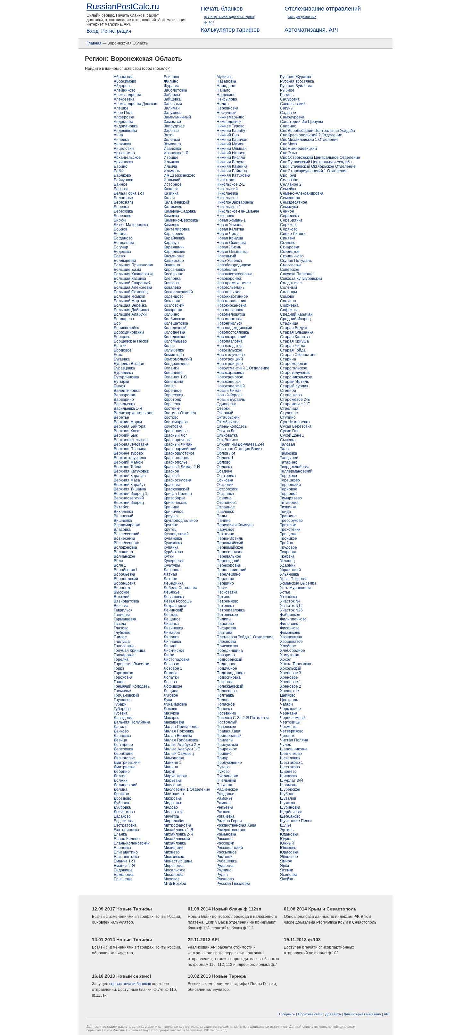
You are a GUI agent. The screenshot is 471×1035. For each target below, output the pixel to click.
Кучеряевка (174, 561)
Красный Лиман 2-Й (182, 467)
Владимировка (127, 525)
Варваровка (124, 395)
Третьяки (288, 525)
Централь (289, 700)
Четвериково (291, 731)
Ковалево (172, 287)
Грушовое (123, 700)
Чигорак (287, 735)
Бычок (119, 386)
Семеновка (290, 198)
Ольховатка (227, 435)
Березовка (123, 211)
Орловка (224, 467)
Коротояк (172, 399)
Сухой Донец (292, 435)
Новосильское (229, 350)
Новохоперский (231, 386)
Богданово (123, 238)
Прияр (222, 758)
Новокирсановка (231, 305)
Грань (119, 682)
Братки (120, 346)
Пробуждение (229, 762)
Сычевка (288, 440)
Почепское (226, 726)
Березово (122, 216)
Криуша (171, 516)
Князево (171, 283)
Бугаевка (122, 359)
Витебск (121, 507)
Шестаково (290, 767)
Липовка (171, 637)
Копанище (173, 372)
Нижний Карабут (232, 130)
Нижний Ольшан (232, 148)
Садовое (288, 112)
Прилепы (225, 740)
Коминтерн (174, 354)
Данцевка (122, 735)
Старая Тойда (293, 350)
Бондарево (124, 319)
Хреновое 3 (290, 673)
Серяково (289, 229)
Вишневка (123, 520)
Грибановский (126, 695)
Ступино (288, 417)
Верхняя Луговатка (131, 444)
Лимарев (172, 632)
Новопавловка (230, 341)
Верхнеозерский (129, 498)
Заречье (171, 130)
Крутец (170, 529)
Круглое (171, 525)
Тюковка (287, 556)
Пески (222, 588)
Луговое (171, 695)
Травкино (288, 516)
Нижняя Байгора (232, 171)
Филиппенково (293, 619)
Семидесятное (293, 202)
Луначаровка (175, 704)
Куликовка (173, 543)
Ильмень (172, 171)
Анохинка (122, 144)
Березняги (123, 202)
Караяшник (174, 247)
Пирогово (225, 623)
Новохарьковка (230, 372)
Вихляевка (123, 511)
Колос (169, 346)
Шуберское (290, 789)
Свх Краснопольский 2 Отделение (311, 135)
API (386, 1014)
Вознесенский (126, 534)
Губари (120, 704)
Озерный (225, 413)
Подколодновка (231, 673)
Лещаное (172, 619)
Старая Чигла (292, 346)
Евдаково (122, 816)
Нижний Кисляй (231, 157)
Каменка (171, 216)
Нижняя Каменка (232, 166)
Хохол (285, 659)
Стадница (289, 323)
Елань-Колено (127, 839)
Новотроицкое (230, 363)
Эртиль (286, 830)
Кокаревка (173, 310)
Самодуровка (292, 117)
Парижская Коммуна (235, 525)
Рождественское (231, 830)
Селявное (289, 180)
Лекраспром (175, 605)
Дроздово (122, 798)
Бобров (120, 229)
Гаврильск (123, 610)
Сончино (288, 301)
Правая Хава (228, 731)
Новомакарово (230, 310)
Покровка (225, 682)
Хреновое (289, 677)
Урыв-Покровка (294, 579)
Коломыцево (175, 341)
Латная (170, 574)
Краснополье (176, 462)
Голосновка (124, 646)
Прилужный (227, 744)
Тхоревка (288, 552)
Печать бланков (222, 8)
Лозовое (171, 664)
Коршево (172, 404)
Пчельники (226, 780)
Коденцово (174, 296)
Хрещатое (289, 691)
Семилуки (289, 207)
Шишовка (288, 776)
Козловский (174, 305)
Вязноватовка (126, 601)
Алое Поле (124, 112)
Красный (172, 475)
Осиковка (225, 480)
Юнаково (288, 847)
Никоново (225, 216)
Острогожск (227, 489)
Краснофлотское (179, 453)
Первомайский (230, 543)
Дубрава (121, 803)
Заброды (172, 95)
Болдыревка (125, 260)
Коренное (173, 390)
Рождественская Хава (236, 825)
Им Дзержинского (179, 175)
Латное (170, 579)
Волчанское (124, 556)
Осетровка (226, 475)
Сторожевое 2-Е (295, 399)
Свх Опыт (289, 153)
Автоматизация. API (311, 30)
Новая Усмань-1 (231, 220)
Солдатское (291, 283)
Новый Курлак (229, 395)
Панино (224, 520)
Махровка (172, 798)
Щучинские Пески (296, 821)
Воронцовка (125, 583)
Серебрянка (291, 220)
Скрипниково (292, 256)
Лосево (170, 682)
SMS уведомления (302, 17)
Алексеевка (124, 99)
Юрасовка (289, 852)
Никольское (227, 198)
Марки (169, 771)
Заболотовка (175, 90)
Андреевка (123, 121)
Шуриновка (290, 807)
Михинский (174, 847)
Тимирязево (291, 498)
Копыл (170, 386)
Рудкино (224, 870)
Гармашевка (125, 619)
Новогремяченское (234, 283)
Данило (121, 726)
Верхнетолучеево (130, 458)
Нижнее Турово (230, 126)
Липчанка (172, 641)
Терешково (290, 480)
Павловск (225, 511)
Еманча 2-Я (124, 865)
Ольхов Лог (227, 431)
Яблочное (289, 856)
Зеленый (172, 139)
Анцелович (124, 148)
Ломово (171, 673)
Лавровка (172, 570)
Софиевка (289, 305)
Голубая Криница (129, 650)
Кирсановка (174, 269)
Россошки (225, 843)
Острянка (225, 493)
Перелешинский (231, 570)
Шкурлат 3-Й (291, 780)
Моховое (172, 879)
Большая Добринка (131, 310)
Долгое (120, 776)
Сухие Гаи (289, 431)
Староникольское (296, 377)
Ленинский (173, 610)
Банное (121, 184)
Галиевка (122, 614)
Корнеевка (173, 395)
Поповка (224, 709)
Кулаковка (173, 538)
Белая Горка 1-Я (129, 193)
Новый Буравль (231, 399)
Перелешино (229, 574)
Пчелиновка (227, 776)
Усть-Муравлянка (295, 588)
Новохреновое (230, 377)
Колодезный (175, 328)
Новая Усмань (229, 224)
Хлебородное (292, 650)
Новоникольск (229, 323)
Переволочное (230, 552)
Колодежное (175, 337)
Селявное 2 (291, 184)
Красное (171, 471)
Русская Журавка (295, 77)
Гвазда (120, 623)
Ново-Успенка (229, 260)
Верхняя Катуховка (131, 471)
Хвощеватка (291, 637)
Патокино (225, 534)
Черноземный (293, 718)
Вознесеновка (126, 543)
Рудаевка (225, 865)
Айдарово (123, 86)
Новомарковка (230, 319)
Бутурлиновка (126, 377)
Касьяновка (174, 256)
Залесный (173, 103)
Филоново (289, 623)
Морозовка (174, 865)
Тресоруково (291, 520)
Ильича (170, 166)
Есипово (171, 77)
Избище (171, 157)
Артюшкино (124, 153)
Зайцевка (172, 99)
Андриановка (126, 126)
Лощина (171, 691)
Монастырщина (178, 861)
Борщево (122, 337)
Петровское (227, 614)
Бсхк (118, 354)
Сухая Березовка (295, 426)
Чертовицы (290, 722)
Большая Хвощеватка (133, 274)
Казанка (171, 189)
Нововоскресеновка (234, 274)
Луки (168, 700)
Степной (288, 390)
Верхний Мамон (128, 462)
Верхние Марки (128, 422)
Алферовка (124, 117)
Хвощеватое (291, 641)
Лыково (170, 709)
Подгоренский (229, 659)
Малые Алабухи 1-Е (182, 749)
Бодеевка (122, 251)
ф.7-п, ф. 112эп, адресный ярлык (229, 17)
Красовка (172, 484)
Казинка (171, 193)
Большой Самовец (131, 292)
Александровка (127, 95)
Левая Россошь (178, 601)
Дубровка (122, 807)
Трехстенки (290, 529)
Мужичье (225, 77)
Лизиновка (173, 628)
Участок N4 (290, 601)
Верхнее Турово (128, 453)
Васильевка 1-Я (128, 408)
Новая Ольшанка (232, 251)
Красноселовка (177, 480)
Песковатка (227, 592)
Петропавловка (231, 610)
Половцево (227, 691)
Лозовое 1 (173, 668)
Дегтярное (123, 744)
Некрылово (227, 99)
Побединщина (230, 650)
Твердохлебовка (295, 467)
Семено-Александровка (301, 193)
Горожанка (123, 673)
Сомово (287, 296)
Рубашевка (227, 861)
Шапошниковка (294, 749)
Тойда (285, 511)
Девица (120, 740)
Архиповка (123, 162)
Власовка (122, 529)
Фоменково (290, 632)
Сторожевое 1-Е (295, 404)
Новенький (226, 256)
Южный (287, 843)
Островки (225, 484)
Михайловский (177, 839)
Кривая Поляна (178, 493)
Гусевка (121, 713)
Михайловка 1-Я (178, 830)
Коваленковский (178, 292)
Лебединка (174, 583)
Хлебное (288, 646)
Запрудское (174, 126)
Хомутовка (289, 655)
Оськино (224, 498)
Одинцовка (226, 404)
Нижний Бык (228, 135)
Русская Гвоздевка (233, 883)
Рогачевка (226, 816)
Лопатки (171, 677)
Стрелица (289, 408)
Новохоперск (228, 381)
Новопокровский (231, 337)
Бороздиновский (129, 332)
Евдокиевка (124, 821)
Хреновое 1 (290, 682)
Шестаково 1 (291, 762)
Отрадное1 (227, 502)
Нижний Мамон (230, 144)
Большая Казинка (130, 278)
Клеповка (172, 278)
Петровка (225, 605)
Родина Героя (229, 821)
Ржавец (223, 812)
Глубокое (122, 632)
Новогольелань (230, 287)
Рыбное (287, 90)
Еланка (120, 834)
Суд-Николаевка (295, 422)
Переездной (228, 561)
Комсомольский (178, 359)
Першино (225, 583)
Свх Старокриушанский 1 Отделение (314, 171)
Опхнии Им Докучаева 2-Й (240, 444)
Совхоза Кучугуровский (301, 278)
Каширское (174, 260)
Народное (226, 86)
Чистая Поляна (294, 740)
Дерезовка (123, 749)
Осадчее (224, 471)
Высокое (121, 592)
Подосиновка (229, 677)
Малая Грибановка (181, 740)
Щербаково (290, 816)
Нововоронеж (229, 278)
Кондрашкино (176, 363)
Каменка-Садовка (180, 211)
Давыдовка (124, 718)
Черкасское (290, 709)
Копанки (171, 368)
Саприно (288, 126)
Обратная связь (310, 1014)
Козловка (172, 301)
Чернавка (288, 713)
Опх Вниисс (227, 440)
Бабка (119, 171)
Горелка (121, 659)
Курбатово (173, 552)
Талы (284, 449)
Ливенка (171, 623)
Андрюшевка (125, 130)
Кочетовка (173, 426)
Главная (94, 43)
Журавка (171, 86)
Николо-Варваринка (235, 202)
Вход (92, 31)
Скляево (287, 242)
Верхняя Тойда (127, 467)
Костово (171, 417)
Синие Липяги (293, 233)
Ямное (286, 861)
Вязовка (121, 605)
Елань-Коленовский (132, 843)
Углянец (287, 561)
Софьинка (289, 310)
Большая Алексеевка (133, 287)
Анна (118, 135)
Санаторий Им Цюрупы (301, 121)
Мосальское (175, 870)
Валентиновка (127, 390)
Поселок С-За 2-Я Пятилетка (243, 718)
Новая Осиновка (231, 242)
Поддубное (227, 668)
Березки (121, 207)
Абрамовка (124, 77)
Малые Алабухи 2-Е (182, 744)
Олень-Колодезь (232, 426)
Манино (171, 767)
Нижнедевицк (229, 121)
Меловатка (174, 812)
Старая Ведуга (293, 328)
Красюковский (176, 489)
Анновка (121, 139)
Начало (223, 90)
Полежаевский (230, 686)
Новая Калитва (230, 229)
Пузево (223, 767)
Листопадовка (176, 659)
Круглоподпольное (181, 520)
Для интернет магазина (362, 1014)
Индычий (172, 180)
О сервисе (287, 1014)
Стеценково (291, 395)
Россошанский (230, 847)
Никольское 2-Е (231, 184)
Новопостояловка (233, 332)
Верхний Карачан (130, 475)
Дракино (121, 794)
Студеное (289, 413)
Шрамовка (289, 785)
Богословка (124, 242)
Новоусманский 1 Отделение (243, 368)
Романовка (226, 834)
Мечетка (171, 816)
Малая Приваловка (181, 726)
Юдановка (289, 834)
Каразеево (173, 233)
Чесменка (289, 726)
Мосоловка (174, 874)
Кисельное (173, 274)
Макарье (171, 718)
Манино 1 (172, 762)
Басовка (121, 189)
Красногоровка (177, 458)
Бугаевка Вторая (129, 363)
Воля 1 (120, 565)
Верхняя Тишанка (130, 489)
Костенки (172, 408)
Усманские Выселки (298, 583)
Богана (120, 233)
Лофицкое (173, 686)
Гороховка (123, 677)
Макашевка (174, 722)
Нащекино (226, 95)
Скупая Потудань (296, 260)
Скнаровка (289, 247)
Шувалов (288, 798)
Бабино (121, 166)
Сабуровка (290, 99)
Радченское (227, 789)
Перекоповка (228, 565)
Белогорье (123, 198)
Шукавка (287, 803)
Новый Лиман (229, 390)
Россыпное (227, 852)
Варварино (124, 399)
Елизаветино (126, 852)
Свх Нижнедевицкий (298, 148)
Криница (171, 507)
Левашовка (174, 596)
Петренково (227, 601)
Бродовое (123, 350)
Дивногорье (124, 758)
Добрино (122, 771)
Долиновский (125, 785)
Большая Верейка (130, 305)
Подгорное (226, 664)
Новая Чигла (228, 233)
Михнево (172, 852)
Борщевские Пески (131, 341)
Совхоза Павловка (297, 274)
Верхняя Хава (126, 431)
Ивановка (172, 148)
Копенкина (173, 381)
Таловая (287, 444)
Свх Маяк (288, 144)
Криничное (174, 511)
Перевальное (229, 556)
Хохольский (290, 668)
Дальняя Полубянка (132, 722)
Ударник (287, 565)
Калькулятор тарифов (230, 30)
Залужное (173, 112)
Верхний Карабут (129, 484)
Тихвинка (288, 507)
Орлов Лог (226, 453)
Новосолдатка (230, 346)
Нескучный (226, 112)
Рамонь (223, 803)
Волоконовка (125, 547)
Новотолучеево (231, 354)
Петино (223, 596)
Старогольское (293, 368)
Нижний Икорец (231, 153)
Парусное (226, 529)
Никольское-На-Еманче (238, 211)
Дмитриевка (125, 767)
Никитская (226, 180)
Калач (169, 198)
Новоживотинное (232, 296)
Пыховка (224, 785)
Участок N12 (291, 605)
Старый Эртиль (294, 381)
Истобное (173, 184)
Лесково (171, 614)
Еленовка (122, 847)
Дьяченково (124, 812)
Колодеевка (174, 332)
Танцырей (289, 458)
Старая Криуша (294, 341)
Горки (119, 668)
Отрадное (226, 507)
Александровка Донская (135, 103)
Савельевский (293, 103)
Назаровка (226, 81)
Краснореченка (178, 440)
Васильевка (124, 404)
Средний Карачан (296, 314)
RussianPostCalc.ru (123, 6)
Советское (289, 269)
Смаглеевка (291, 265)
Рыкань (286, 95)
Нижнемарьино (230, 117)
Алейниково (125, 90)
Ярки (284, 865)
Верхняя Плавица (130, 449)
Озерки (223, 408)
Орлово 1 (225, 458)
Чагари (286, 704)
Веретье (121, 417)
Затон (169, 135)
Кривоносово (175, 502)
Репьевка (225, 807)
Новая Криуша (230, 238)
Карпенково (174, 251)
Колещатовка (176, 323)
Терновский (290, 484)
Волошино (123, 552)
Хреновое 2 (290, 686)
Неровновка (227, 108)
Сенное (287, 211)
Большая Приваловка (133, 265)
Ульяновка (289, 574)
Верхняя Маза (127, 480)
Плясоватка (227, 646)
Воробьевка (124, 574)
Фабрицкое (290, 614)
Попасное (226, 704)
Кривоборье (175, 498)
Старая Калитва (295, 337)
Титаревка (289, 502)
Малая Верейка (178, 735)
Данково (121, 731)
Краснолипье (176, 431)
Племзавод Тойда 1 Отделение (245, 637)
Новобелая (227, 269)
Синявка (287, 238)
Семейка (288, 189)
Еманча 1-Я (124, 861)
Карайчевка (174, 238)
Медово (171, 807)
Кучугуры (172, 565)
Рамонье (225, 798)
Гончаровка (124, 655)
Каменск (171, 224)
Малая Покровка (179, 731)
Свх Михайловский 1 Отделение (309, 139)
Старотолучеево (295, 372)
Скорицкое (290, 251)
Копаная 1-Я (175, 377)
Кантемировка (177, 229)
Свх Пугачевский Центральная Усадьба (316, 162)
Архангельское (127, 157)
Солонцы (288, 292)
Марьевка (172, 780)
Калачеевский (176, 202)
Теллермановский (296, 471)
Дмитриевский (127, 762)
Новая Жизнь (229, 247)
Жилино (171, 81)
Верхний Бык (125, 435)
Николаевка (227, 193)
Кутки (169, 556)
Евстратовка (125, 825)
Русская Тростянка (297, 81)
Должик (120, 780)
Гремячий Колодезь (132, 686)
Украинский (290, 570)
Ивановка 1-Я (176, 153)
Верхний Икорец (129, 502)
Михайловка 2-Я (178, 834)
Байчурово (123, 180)
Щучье (286, 825)
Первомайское (230, 547)
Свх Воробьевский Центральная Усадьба (317, 130)
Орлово (223, 462)
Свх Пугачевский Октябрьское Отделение (318, 166)
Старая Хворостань (298, 354)
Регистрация (116, 31)
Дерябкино (124, 753)
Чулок (285, 744)
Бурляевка (123, 372)
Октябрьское (228, 422)
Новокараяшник (231, 301)
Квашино (172, 265)
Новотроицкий (230, 359)
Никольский (227, 189)
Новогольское (229, 292)
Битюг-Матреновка (131, 224)
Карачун (171, 242)
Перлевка (225, 579)
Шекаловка (290, 758)
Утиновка (288, 596)
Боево (119, 256)
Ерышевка (123, 879)
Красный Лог (175, 435)
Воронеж (122, 588)
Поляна (224, 700)
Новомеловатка (231, 314)
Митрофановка (177, 825)
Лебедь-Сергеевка (180, 588)
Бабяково (122, 175)
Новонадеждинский (234, 328)
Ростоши (225, 856)
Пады (222, 516)
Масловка (172, 785)
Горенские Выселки (131, 664)
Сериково (289, 224)
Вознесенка (124, 538)
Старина (288, 359)
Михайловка (175, 843)
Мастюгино (174, 794)
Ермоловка (124, 874)
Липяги (170, 646)
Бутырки (121, 381)
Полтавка (225, 695)
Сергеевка (289, 216)
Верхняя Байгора (129, 426)
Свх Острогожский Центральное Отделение (320, 157)
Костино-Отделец (180, 413)
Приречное (227, 749)
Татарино (288, 462)
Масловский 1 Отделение (187, 789)
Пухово (223, 771)
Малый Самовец (179, 753)
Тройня (286, 543)
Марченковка (175, 776)
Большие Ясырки (129, 296)
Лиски (169, 655)
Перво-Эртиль (230, 538)
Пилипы (224, 619)
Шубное (287, 794)
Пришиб (224, 753)
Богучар (121, 247)
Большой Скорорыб (132, 283)
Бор (117, 323)
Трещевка (289, 534)
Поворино (226, 655)
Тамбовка (288, 453)
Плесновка (226, 641)
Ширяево (288, 771)
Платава (224, 632)
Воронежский (126, 579)
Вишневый (123, 516)
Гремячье (122, 691)
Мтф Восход (175, 883)
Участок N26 (291, 610)
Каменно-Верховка (181, 220)
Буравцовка (124, 368)
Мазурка (171, 713)
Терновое (288, 489)
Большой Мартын (130, 301)
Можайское (174, 856)
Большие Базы (127, 269)
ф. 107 (209, 22)
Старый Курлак (294, 386)
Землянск (172, 144)
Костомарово (176, 422)
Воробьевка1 (125, 570)
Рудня (222, 874)
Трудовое (288, 547)
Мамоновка (174, 758)
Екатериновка (126, 830)
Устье (285, 592)
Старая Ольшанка (296, 332)
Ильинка (171, 162)
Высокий (121, 596)
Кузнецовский (176, 534)
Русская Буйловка (296, 86)
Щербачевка (291, 812)
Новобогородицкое (234, 265)
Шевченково (291, 753)
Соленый (288, 287)
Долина (121, 789)
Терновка (288, 493)
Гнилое (120, 637)
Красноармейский (180, 449)
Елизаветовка (126, 856)
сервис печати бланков (130, 984)
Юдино (286, 839)
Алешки (121, 108)
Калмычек (173, 207)
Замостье (172, 121)
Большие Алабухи (130, 314)
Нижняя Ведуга (230, 162)
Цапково (287, 695)
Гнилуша (122, 641)
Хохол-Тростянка (295, 664)
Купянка (171, 547)
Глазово (121, 628)
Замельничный (177, 117)
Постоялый (227, 722)
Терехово (288, 475)
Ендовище (123, 870)
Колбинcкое (174, 319)
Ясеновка (288, 874)
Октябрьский (228, 417)
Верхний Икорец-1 (130, 493)
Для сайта (333, 1014)
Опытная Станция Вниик (239, 449)
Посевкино (226, 713)
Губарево (122, 709)
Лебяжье (172, 592)
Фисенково (290, 628)
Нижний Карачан (232, 139)
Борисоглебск (126, 328)
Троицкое (288, 538)
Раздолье (225, 794)
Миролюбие (175, 821)
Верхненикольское (131, 440)
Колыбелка (174, 350)
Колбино (171, 314)
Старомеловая (293, 363)
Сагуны (286, 108)
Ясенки (286, 870)
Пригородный (229, 735)
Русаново (225, 879)
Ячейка (286, 879)
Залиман (172, 108)
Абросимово (125, 81)
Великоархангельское (133, 413)
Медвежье (173, 803)
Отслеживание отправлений (323, 8)
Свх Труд (288, 175)
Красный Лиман (178, 444)
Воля (118, 561)
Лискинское (174, 650)
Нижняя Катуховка (233, 175)
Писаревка (226, 628)
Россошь (224, 839)
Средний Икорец (295, 319)
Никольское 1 (229, 207)
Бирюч (120, 220)
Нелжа (223, 103)
